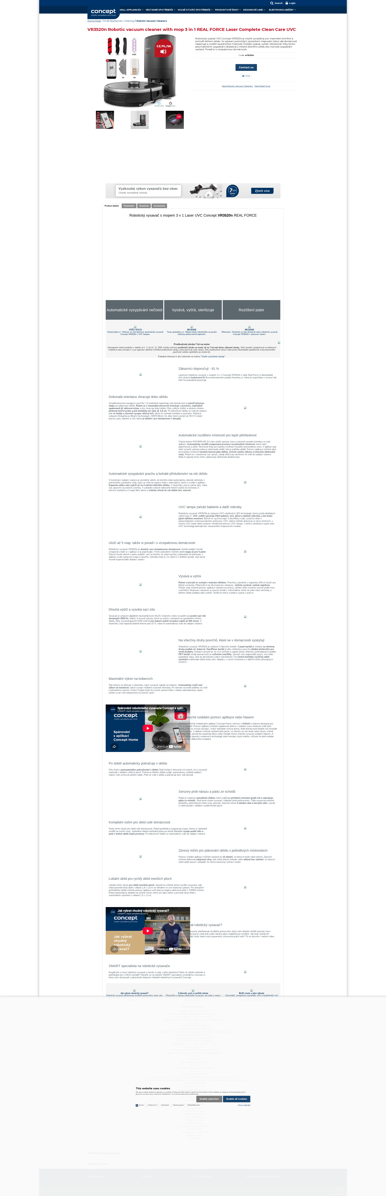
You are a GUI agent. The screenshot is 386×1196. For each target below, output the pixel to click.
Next (237, 86)
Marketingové (178, 1105)
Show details (244, 1105)
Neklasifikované (194, 1105)
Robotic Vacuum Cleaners (151, 21)
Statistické (165, 1105)
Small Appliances (129, 9)
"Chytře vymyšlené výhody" (213, 356)
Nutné (141, 1105)
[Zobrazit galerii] (140, 108)
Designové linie (253, 9)
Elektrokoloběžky (281, 9)
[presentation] (112, 206)
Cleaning (129, 21)
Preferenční (152, 1105)
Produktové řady (227, 9)
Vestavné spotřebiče (159, 9)
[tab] (112, 205)
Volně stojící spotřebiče (194, 9)
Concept (103, 12)
